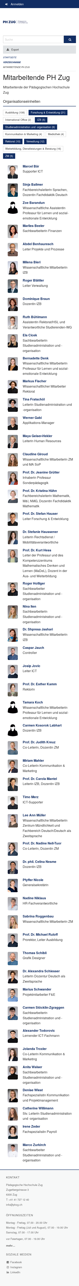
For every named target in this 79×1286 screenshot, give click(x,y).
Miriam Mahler (33, 760)
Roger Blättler (33, 280)
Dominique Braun (36, 298)
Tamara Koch (33, 702)
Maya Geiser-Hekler (37, 435)
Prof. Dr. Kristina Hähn (40, 490)
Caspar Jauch (33, 647)
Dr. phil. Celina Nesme (39, 861)
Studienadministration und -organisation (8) (30, 127)
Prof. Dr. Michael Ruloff (40, 934)
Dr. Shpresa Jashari (38, 629)
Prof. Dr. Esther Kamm (40, 684)
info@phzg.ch (14, 1205)
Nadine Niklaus (34, 898)
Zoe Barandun (34, 202)
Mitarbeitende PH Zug (16, 67)
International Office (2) (18, 120)
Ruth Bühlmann (35, 317)
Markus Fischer (34, 381)
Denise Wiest (33, 1090)
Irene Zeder (31, 1126)
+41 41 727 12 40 (19, 1199)
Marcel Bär (31, 166)
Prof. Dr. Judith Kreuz (39, 742)
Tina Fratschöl (34, 399)
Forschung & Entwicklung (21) (48, 112)
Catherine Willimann (38, 1108)
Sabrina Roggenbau (38, 916)
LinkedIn (15, 1272)
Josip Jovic (31, 665)
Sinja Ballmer (33, 184)
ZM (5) (9, 156)
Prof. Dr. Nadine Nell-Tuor (42, 843)
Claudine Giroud (35, 454)
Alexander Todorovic (39, 1030)
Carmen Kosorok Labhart (42, 725)
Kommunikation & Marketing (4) (23, 134)
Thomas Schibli (35, 952)
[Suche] (70, 39)
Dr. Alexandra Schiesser (41, 971)
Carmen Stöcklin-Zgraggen (43, 1007)
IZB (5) (41, 120)
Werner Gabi (32, 417)
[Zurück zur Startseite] (39, 22)
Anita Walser (32, 1067)
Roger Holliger (34, 583)
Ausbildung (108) (15, 112)
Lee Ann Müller (34, 815)
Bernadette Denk (36, 358)
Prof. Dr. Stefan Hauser (40, 513)
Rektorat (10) (12, 141)
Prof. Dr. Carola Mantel (40, 778)
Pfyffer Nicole (33, 879)
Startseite (9, 57)
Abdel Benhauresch (38, 244)
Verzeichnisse (12, 62)
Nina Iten (29, 606)
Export (15, 49)
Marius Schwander (37, 989)
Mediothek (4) (56, 134)
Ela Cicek (30, 335)
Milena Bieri (32, 262)
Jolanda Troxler (35, 1048)
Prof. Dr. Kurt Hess (37, 550)
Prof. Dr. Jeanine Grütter (41, 472)
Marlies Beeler (33, 225)
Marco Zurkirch (34, 1144)
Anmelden (17, 4)
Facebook (16, 1262)
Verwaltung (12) (35, 141)
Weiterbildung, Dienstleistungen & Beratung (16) (33, 148)
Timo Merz (30, 796)
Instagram (16, 1267)
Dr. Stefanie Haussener (40, 531)
